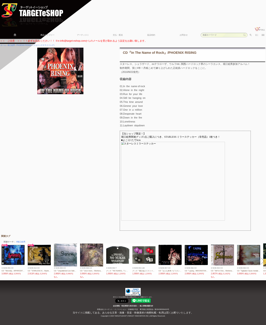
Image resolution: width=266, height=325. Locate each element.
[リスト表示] (257, 35)
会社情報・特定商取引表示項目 (125, 306)
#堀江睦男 (20, 242)
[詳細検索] (251, 35)
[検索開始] (244, 35)
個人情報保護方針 (146, 306)
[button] (3, 261)
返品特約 (151, 35)
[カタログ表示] (263, 35)
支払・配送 (118, 35)
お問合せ (184, 35)
